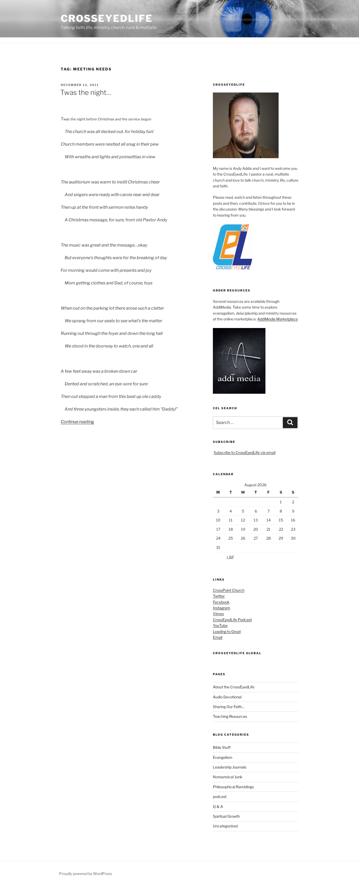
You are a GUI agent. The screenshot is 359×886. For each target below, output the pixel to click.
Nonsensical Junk (227, 777)
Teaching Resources (230, 716)
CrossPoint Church (228, 590)
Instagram (221, 608)
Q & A (218, 806)
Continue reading (77, 421)
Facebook (221, 602)
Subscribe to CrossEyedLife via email (244, 452)
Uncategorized (225, 826)
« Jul (230, 556)
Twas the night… (85, 92)
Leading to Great (227, 631)
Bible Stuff (221, 747)
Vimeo (218, 613)
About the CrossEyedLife (233, 687)
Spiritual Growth (226, 816)
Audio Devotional (227, 697)
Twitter (219, 596)
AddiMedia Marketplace (277, 319)
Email (217, 637)
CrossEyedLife (106, 18)
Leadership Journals (229, 767)
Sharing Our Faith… (228, 706)
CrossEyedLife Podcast (232, 619)
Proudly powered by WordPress (85, 873)
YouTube (220, 625)
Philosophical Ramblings (233, 787)
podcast (220, 796)
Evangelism (222, 757)
